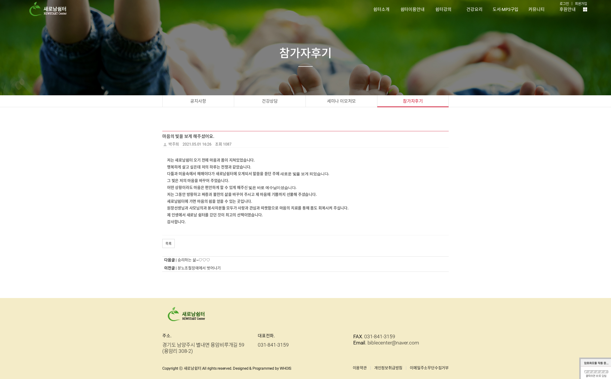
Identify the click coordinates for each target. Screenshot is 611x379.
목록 (168, 243)
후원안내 (567, 9)
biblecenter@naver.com (393, 343)
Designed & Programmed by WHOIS (262, 368)
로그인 (564, 3)
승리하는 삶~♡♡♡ (194, 260)
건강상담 (270, 101)
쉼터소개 (381, 9)
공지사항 (198, 101)
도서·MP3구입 (505, 9)
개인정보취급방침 (388, 368)
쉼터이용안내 (412, 9)
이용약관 (360, 368)
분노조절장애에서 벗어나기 (199, 268)
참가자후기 (413, 101)
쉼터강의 (443, 9)
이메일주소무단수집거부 (429, 368)
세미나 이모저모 (341, 101)
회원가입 (581, 3)
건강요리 (474, 9)
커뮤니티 (536, 9)
